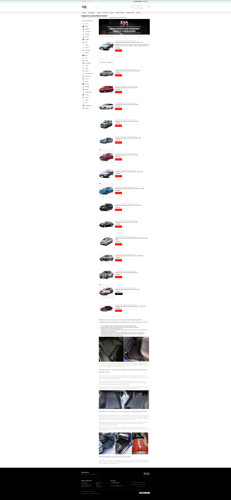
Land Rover (88, 63)
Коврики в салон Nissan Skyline (121, 136)
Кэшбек (112, 12)
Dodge (87, 39)
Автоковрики (84, 491)
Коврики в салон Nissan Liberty (121, 103)
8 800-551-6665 (138, 1)
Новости (98, 485)
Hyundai (87, 50)
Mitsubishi (88, 76)
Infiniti (87, 53)
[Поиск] (118, 7)
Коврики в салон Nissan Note (121, 153)
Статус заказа (105, 12)
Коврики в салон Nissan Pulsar (121, 220)
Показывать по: (140, 36)
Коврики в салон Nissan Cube (121, 119)
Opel (86, 81)
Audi (86, 23)
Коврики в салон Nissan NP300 (121, 271)
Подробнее (119, 293)
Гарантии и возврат (120, 12)
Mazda (87, 71)
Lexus (86, 65)
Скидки (97, 484)
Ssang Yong (88, 92)
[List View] (149, 36)
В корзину (118, 50)
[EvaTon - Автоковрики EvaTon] (84, 7)
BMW (86, 26)
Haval (86, 45)
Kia (86, 58)
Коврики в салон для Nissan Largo (121, 86)
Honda (87, 47)
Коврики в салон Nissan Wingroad (121, 187)
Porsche (87, 84)
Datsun (87, 37)
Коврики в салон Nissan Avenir (131, 170)
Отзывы (98, 12)
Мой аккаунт (99, 482)
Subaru (87, 94)
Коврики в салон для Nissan (120, 69)
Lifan (86, 68)
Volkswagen (88, 105)
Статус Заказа (84, 482)
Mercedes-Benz (89, 73)
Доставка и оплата (130, 12)
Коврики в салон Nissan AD (130, 254)
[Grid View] (147, 36)
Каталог (84, 12)
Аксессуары (85, 108)
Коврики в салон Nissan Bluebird (131, 236)
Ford (86, 42)
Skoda (86, 89)
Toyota (87, 100)
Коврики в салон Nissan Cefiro (131, 69)
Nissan (87, 78)
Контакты (138, 12)
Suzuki (87, 97)
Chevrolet (87, 31)
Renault (87, 86)
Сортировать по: (102, 36)
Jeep (86, 55)
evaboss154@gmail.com (117, 485)
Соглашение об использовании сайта (86, 484)
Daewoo (87, 34)
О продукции (91, 12)
